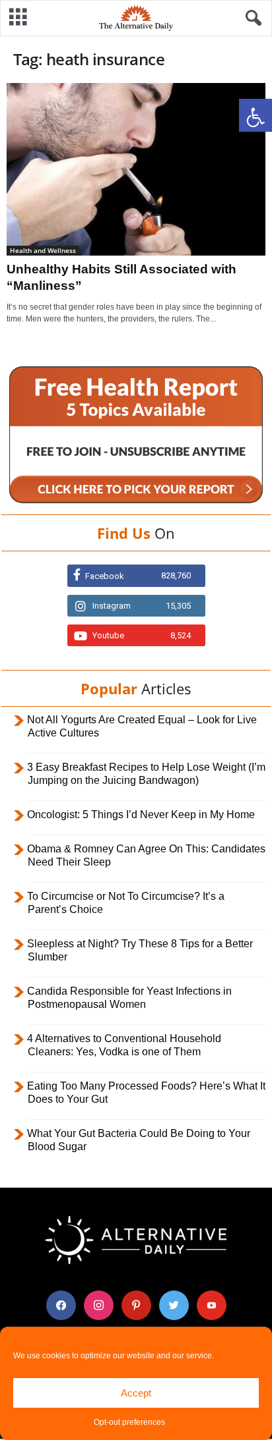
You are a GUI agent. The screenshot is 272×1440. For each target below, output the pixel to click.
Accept (136, 1392)
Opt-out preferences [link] (129, 1422)
